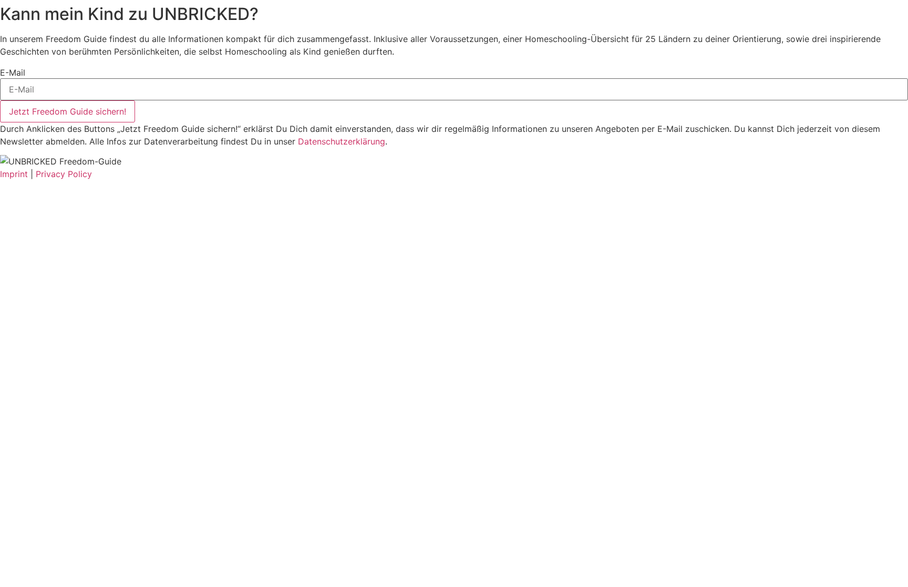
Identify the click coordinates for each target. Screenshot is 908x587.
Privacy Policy (64, 174)
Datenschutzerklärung (341, 141)
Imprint (14, 174)
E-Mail (12, 72)
